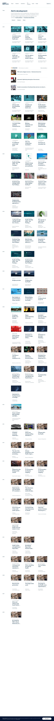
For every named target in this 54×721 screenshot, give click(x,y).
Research (17, 3)
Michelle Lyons (40, 226)
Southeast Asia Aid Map (29, 17)
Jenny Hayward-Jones (41, 571)
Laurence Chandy (15, 571)
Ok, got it (46, 718)
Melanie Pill (32, 148)
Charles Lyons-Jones (41, 111)
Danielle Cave (18, 495)
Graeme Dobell (14, 608)
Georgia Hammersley (28, 149)
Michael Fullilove (15, 303)
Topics (12, 3)
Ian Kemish (27, 474)
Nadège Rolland (14, 343)
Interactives (23, 3)
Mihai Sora (14, 227)
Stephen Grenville (41, 342)
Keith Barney (44, 187)
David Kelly (18, 342)
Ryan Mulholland (15, 150)
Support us (49, 3)
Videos (24, 20)
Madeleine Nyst (40, 322)
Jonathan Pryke (27, 303)
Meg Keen (17, 226)
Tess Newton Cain (15, 457)
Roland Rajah (14, 42)
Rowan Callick (27, 493)
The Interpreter (28, 4)
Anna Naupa (27, 129)
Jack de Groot (27, 495)
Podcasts (19, 20)
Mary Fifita (14, 533)
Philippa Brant (31, 457)
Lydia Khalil (31, 322)
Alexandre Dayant (15, 168)
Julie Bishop (32, 382)
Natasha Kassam (15, 285)
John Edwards (40, 362)
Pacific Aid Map (18, 17)
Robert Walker (14, 149)
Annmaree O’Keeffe (28, 494)
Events (33, 3)
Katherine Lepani (15, 553)
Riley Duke (19, 41)
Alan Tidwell (40, 247)
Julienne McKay (14, 552)
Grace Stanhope (40, 129)
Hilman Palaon (14, 129)
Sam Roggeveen (40, 321)
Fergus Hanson (14, 532)
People (37, 3)
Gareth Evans (27, 382)
